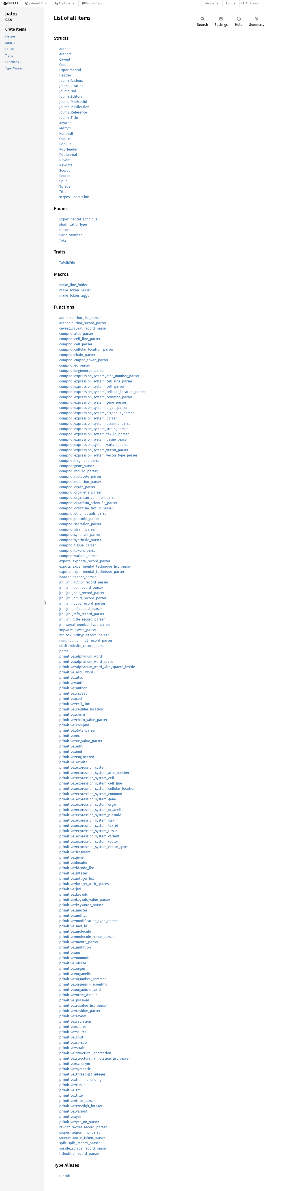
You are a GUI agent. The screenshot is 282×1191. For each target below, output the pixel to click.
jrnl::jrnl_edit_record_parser (81, 593)
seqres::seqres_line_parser (80, 1132)
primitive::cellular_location (81, 709)
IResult (64, 1176)
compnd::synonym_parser (79, 535)
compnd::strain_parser (77, 529)
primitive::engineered (76, 757)
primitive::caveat (73, 693)
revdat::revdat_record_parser (83, 1127)
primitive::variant (73, 1111)
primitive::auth (71, 683)
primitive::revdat (73, 1016)
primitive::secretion (75, 1021)
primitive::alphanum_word (80, 656)
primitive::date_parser (77, 730)
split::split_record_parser (79, 1143)
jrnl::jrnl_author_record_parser (83, 582)
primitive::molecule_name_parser (86, 937)
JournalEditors (70, 96)
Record (65, 230)
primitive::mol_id (73, 926)
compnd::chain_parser (77, 355)
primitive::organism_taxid (80, 990)
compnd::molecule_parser (80, 476)
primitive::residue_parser (79, 1011)
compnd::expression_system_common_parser (95, 397)
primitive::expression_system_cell (86, 778)
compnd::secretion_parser (80, 524)
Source (64, 176)
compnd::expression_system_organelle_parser (96, 413)
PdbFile (65, 144)
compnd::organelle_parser (80, 492)
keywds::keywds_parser (77, 630)
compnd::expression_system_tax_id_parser (94, 434)
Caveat (64, 59)
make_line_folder (73, 285)
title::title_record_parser (79, 1154)
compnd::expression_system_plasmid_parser (95, 423)
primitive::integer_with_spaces (84, 884)
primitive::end (70, 751)
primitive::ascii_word (76, 672)
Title (63, 192)
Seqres (64, 170)
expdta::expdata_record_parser (84, 561)
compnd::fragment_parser (80, 461)
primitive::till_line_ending (80, 1079)
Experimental (70, 70)
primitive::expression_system (82, 767)
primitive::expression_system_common (90, 794)
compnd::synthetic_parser (80, 540)
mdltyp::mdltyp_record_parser (84, 635)
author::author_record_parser (82, 323)
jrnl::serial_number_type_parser (85, 625)
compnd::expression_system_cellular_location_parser (102, 392)
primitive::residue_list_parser (83, 1005)
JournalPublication (74, 107)
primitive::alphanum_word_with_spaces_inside (97, 667)
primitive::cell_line (74, 704)
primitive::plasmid (74, 1000)
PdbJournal (68, 155)
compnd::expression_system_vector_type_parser (98, 455)
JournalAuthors (71, 80)
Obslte (64, 139)
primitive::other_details (78, 995)
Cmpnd (65, 65)
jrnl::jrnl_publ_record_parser (82, 603)
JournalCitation (71, 86)
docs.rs (209, 3)
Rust (229, 3)
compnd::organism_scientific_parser (88, 503)
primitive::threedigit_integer (82, 1074)
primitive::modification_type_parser (88, 921)
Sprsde (64, 186)
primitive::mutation (75, 947)
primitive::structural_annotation (85, 1053)
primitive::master (73, 910)
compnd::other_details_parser (83, 513)
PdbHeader (68, 149)
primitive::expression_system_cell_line (90, 783)
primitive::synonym (74, 1064)
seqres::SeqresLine (74, 197)
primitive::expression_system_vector (88, 841)
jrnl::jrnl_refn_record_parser (81, 614)
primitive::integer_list (76, 878)
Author (64, 49)
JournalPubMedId (73, 102)
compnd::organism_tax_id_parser (86, 508)
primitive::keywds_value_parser (84, 900)
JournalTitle (68, 118)
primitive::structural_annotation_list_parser (94, 1058)
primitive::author (73, 688)
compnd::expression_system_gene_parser (92, 402)
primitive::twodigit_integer (80, 1106)
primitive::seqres (72, 1027)
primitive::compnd (74, 725)
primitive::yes (70, 1117)
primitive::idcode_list (76, 868)
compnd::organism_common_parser (88, 498)
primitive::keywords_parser (81, 905)
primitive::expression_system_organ (88, 804)
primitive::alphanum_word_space (86, 662)
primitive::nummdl (74, 958)
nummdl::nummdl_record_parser (85, 640)
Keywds (65, 123)
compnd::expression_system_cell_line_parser (95, 381)
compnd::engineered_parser (82, 371)
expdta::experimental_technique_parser (91, 572)
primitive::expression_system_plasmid (90, 815)
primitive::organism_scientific (83, 984)
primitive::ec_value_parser (80, 741)
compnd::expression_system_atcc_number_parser (99, 376)
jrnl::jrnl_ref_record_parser (80, 609)
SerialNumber (70, 235)
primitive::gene (71, 857)
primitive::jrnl (70, 889)
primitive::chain (72, 714)
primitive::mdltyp (73, 915)
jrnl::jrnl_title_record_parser (82, 619)
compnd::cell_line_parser (79, 339)
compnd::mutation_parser (80, 482)
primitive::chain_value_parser (83, 720)
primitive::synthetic (75, 1069)
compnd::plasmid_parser (79, 519)
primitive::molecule (75, 931)
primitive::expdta (73, 762)
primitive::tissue (72, 1085)
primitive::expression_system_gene (87, 799)
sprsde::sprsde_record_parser (83, 1148)
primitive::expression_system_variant (89, 836)
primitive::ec (69, 736)
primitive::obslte (72, 963)
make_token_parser (75, 290)
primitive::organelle (75, 974)
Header (65, 75)
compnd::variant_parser (78, 556)
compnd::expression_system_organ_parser (93, 408)
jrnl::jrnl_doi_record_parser (81, 587)
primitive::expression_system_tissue (88, 831)
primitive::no (69, 953)
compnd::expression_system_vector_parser (93, 450)
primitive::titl (70, 1090)
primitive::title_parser (77, 1101)
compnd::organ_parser (77, 487)
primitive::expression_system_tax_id (88, 826)
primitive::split (71, 1037)
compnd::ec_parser (74, 365)
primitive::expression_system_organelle (91, 810)
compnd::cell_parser (75, 344)
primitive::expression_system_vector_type (93, 847)
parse (63, 651)
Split (63, 181)
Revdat (65, 160)
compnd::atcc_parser (76, 334)
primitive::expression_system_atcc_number (94, 773)
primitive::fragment (75, 852)
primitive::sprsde (73, 1042)
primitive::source (73, 1032)
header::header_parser (77, 577)
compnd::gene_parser (76, 466)
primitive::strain (72, 1048)
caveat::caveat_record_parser (83, 328)
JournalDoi (67, 91)
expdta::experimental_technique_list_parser (95, 566)
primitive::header (73, 863)
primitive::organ (72, 968)
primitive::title (71, 1095)
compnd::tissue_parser (77, 545)
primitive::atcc (71, 677)
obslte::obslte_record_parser (82, 646)
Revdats (65, 165)
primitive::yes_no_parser (79, 1122)
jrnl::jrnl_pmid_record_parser (82, 598)
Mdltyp (65, 128)
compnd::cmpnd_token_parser (83, 360)
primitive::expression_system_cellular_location (97, 789)
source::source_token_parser (82, 1138)
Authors (65, 54)
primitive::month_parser (78, 942)
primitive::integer (73, 873)
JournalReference (73, 112)
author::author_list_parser (80, 318)
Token (64, 240)
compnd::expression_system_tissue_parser (93, 439)
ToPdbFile (67, 263)
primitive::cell (70, 699)
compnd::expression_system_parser (88, 418)
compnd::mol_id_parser (78, 471)
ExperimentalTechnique (78, 219)
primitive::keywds (73, 894)
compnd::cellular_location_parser (86, 349)
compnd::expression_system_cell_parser (91, 386)
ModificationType (73, 224)
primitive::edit (71, 746)
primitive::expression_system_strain (88, 820)
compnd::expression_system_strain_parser (93, 429)
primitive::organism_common (82, 979)
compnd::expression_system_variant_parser (94, 445)
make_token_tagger (75, 295)
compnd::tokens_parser (78, 550)
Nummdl (66, 133)
